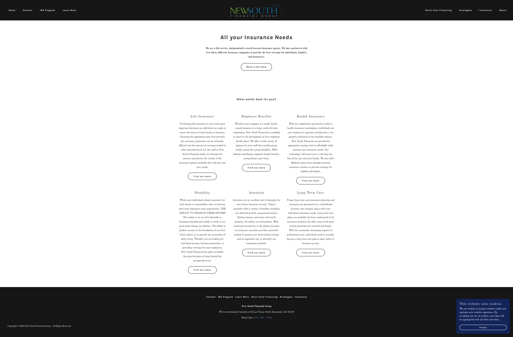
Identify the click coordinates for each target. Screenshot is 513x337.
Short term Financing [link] (438, 10)
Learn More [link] (69, 10)
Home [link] (12, 10)
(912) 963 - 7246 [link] (263, 318)
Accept (483, 327)
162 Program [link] (47, 10)
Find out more (202, 176)
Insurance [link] (485, 10)
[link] (256, 10)
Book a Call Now (256, 67)
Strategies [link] (465, 10)
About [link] (503, 10)
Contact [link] (27, 10)
